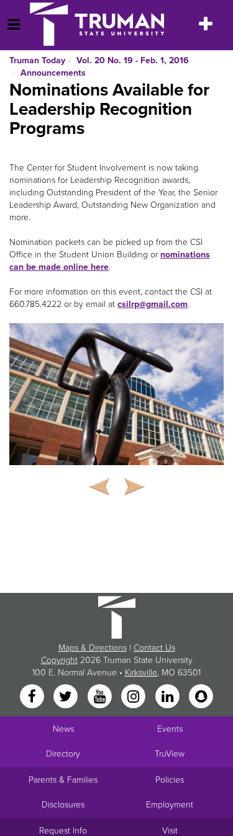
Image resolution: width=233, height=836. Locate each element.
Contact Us (154, 648)
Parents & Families (63, 780)
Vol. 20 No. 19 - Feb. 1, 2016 (132, 60)
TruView (170, 754)
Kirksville (141, 672)
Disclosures (63, 804)
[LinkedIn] (168, 697)
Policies (169, 780)
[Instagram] (135, 697)
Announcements (53, 73)
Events (170, 729)
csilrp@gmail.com (152, 304)
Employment (169, 804)
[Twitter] (67, 697)
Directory (63, 754)
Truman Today (37, 60)
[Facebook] (33, 697)
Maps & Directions (92, 648)
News (63, 729)
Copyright (59, 660)
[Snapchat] (200, 697)
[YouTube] (100, 697)
